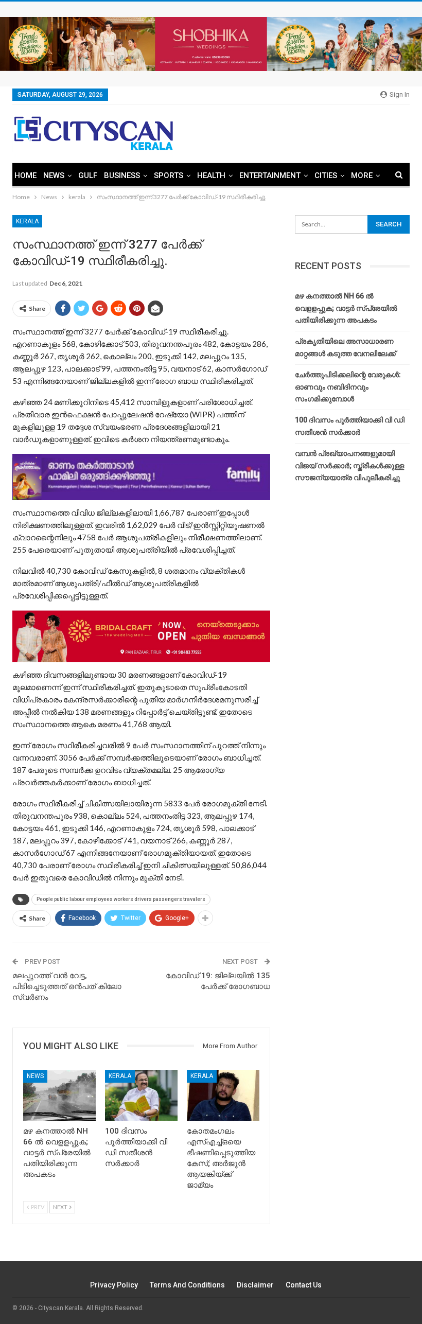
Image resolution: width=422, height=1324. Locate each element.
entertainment (270, 175)
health (211, 175)
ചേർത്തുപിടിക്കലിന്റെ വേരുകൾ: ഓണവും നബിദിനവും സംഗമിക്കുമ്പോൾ (348, 386)
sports (168, 175)
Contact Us (304, 1285)
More (362, 175)
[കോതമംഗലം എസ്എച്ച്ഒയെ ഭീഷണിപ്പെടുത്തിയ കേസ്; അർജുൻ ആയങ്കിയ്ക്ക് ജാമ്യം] (223, 1095)
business (122, 175)
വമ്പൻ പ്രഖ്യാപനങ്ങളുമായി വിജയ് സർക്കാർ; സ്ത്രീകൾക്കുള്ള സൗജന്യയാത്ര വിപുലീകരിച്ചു (349, 465)
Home (25, 175)
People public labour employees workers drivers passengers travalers (121, 899)
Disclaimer (255, 1285)
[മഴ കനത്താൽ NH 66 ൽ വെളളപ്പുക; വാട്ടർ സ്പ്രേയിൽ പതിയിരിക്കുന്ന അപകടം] (59, 1095)
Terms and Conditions (187, 1285)
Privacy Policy (114, 1285)
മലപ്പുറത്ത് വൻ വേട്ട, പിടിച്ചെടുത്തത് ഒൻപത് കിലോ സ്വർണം (66, 986)
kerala (27, 221)
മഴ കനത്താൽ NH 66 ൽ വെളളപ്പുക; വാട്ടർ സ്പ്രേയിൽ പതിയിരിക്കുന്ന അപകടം (346, 308)
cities (325, 175)
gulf (87, 175)
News (53, 175)
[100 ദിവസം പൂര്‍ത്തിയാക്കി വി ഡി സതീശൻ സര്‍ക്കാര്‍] (141, 1095)
